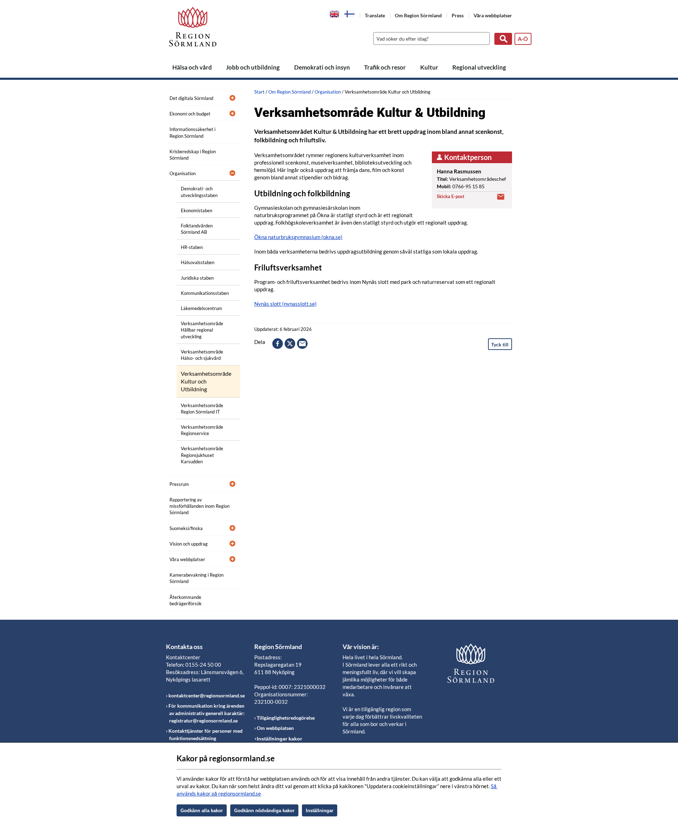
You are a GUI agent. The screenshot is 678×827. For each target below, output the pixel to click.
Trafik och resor (385, 67)
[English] (334, 13)
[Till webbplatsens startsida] (192, 27)
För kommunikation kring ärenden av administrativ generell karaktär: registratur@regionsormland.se (206, 713)
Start (259, 92)
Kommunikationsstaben (205, 293)
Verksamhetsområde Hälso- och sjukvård (202, 355)
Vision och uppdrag (189, 544)
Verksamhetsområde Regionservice (202, 430)
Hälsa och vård (192, 67)
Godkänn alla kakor (201, 810)
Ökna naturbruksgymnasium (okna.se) (298, 237)
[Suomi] (349, 14)
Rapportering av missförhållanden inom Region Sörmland (200, 506)
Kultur (429, 67)
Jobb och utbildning (253, 67)
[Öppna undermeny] (229, 97)
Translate (375, 15)
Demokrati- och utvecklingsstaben (199, 192)
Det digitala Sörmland (191, 98)
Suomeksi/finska (186, 528)
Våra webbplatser (493, 15)
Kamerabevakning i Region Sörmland (197, 578)
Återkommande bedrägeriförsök (186, 600)
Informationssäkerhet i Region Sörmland (192, 132)
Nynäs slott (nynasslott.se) (285, 304)
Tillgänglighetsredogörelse (286, 718)
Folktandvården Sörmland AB (197, 229)
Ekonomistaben (196, 210)
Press (458, 15)
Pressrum (179, 484)
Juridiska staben (197, 278)
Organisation (183, 173)
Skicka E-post (450, 196)
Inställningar (319, 810)
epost (302, 343)
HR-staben (192, 247)
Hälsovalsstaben (197, 262)
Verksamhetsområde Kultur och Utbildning (206, 381)
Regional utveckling (479, 67)
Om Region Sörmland (418, 15)
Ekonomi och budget (190, 114)
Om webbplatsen (275, 728)
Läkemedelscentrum (201, 308)
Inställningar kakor (279, 739)
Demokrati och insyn (322, 67)
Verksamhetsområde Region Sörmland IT (202, 409)
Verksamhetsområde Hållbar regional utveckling (202, 330)
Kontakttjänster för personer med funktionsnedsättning (205, 734)
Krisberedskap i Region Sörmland (193, 155)
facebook (277, 343)
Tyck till (500, 344)
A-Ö (523, 38)
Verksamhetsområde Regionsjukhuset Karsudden (202, 455)
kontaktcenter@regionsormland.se (206, 695)
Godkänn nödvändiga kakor (264, 810)
